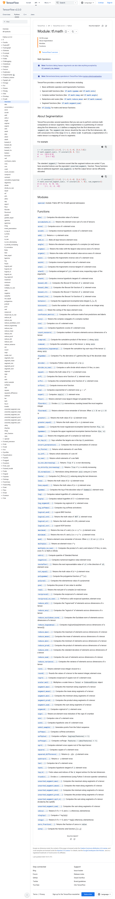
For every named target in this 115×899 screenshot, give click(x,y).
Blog (34, 870)
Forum (35, 874)
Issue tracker (78, 870)
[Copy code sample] (106, 147)
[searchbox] (15, 21)
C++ (25, 14)
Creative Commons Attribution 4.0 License (93, 848)
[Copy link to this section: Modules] (50, 197)
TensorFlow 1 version (50, 52)
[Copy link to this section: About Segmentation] (65, 116)
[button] (14, 39)
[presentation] (93, 301)
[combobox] (66, 3)
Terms (35, 894)
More (47, 3)
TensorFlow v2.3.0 (12, 9)
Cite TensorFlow (79, 885)
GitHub (101, 3)
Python (17, 14)
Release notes (79, 874)
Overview (6, 14)
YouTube (36, 885)
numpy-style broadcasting (92, 76)
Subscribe (88, 894)
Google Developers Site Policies (93, 850)
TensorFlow (41, 26)
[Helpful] (102, 26)
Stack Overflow (79, 878)
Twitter (35, 881)
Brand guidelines (80, 881)
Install (28, 3)
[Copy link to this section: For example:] (50, 142)
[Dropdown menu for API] (40, 2)
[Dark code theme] (102, 147)
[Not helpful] (106, 26)
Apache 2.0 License (63, 850)
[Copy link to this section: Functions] (52, 211)
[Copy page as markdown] (73, 31)
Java (32, 14)
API (36, 3)
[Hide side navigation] (27, 895)
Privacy (42, 894)
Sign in (109, 3)
